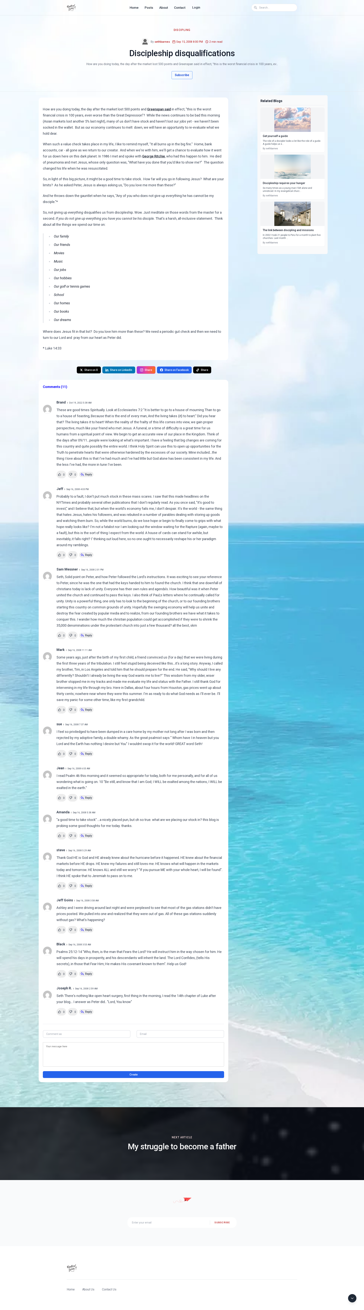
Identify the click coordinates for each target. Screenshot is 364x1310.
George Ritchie (153, 156)
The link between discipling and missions (288, 230)
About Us (88, 1289)
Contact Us (109, 1289)
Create (133, 1074)
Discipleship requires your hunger (284, 183)
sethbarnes (162, 41)
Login (196, 7)
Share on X (91, 369)
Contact (179, 7)
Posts (149, 7)
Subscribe (182, 75)
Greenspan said (159, 109)
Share (148, 369)
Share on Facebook (177, 369)
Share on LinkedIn (121, 369)
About (163, 7)
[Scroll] (352, 1298)
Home (134, 7)
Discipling (182, 29)
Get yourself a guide (275, 136)
